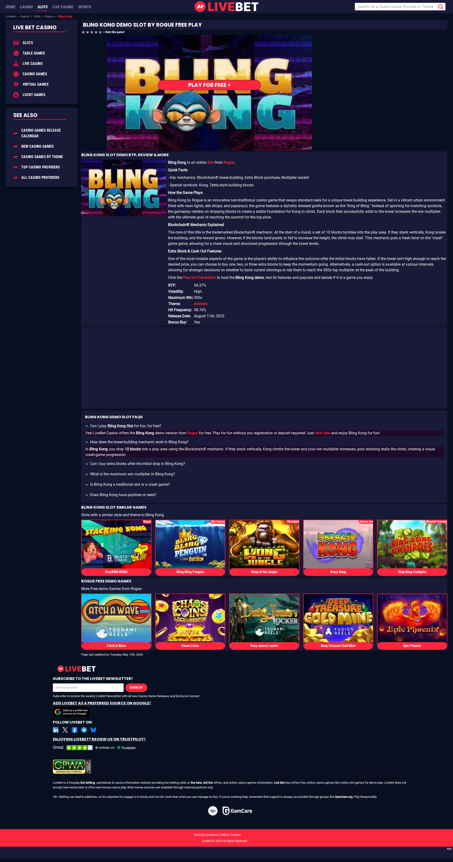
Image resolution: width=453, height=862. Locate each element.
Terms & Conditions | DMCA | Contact (226, 835)
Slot (210, 162)
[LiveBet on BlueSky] (93, 730)
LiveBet (11, 16)
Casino (24, 16)
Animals (201, 303)
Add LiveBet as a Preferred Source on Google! (102, 703)
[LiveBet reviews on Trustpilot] (98, 747)
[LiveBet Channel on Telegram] (84, 730)
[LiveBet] (226, 6)
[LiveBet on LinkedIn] (56, 730)
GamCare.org (343, 797)
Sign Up (136, 687)
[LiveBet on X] (65, 730)
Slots (37, 16)
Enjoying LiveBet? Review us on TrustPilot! (99, 739)
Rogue (49, 16)
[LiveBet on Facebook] (74, 730)
